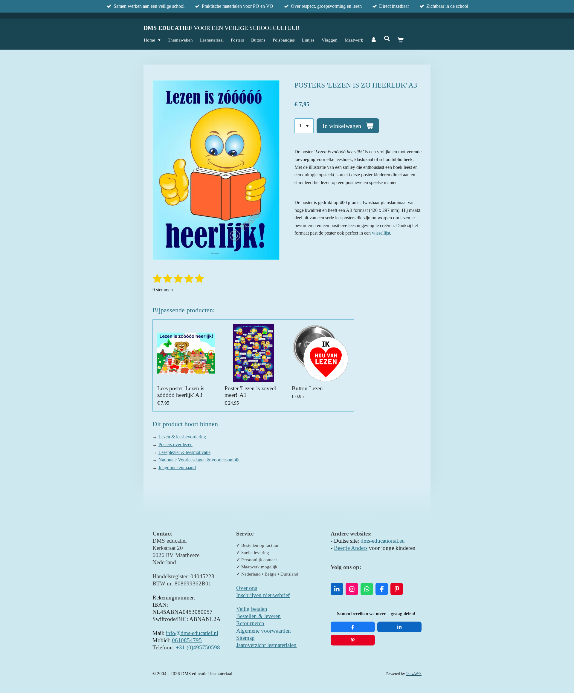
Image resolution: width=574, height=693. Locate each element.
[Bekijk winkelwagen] (400, 40)
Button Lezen (307, 388)
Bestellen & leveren (258, 616)
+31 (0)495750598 (198, 647)
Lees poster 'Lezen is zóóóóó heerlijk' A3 (180, 391)
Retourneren (250, 623)
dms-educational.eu (383, 541)
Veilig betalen (251, 609)
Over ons (246, 588)
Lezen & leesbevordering (182, 436)
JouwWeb (414, 674)
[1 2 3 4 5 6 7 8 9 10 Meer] (304, 125)
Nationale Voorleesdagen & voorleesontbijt (198, 459)
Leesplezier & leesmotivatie (184, 452)
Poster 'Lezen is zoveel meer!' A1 (250, 391)
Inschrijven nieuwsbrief (263, 595)
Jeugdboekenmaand (177, 467)
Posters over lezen (175, 444)
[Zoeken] (387, 39)
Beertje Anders (350, 548)
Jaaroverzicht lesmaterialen (266, 645)
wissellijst (381, 232)
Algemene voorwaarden (263, 631)
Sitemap (245, 638)
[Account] (373, 40)
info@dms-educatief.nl (192, 633)
